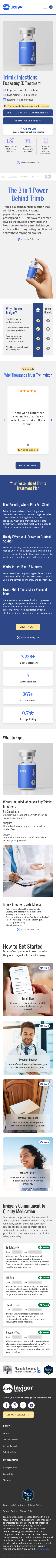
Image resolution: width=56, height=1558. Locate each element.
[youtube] (31, 1405)
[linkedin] (23, 1405)
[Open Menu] (45, 7)
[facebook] (6, 1405)
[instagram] (14, 1405)
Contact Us (8, 1474)
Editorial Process (10, 1439)
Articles (6, 1433)
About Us (7, 1480)
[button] (51, 419)
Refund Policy (10, 1511)
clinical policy (42, 1548)
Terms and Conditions (14, 1505)
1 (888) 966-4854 (10, 1467)
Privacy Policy (35, 1505)
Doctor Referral (10, 1446)
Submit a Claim (9, 1452)
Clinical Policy (26, 1511)
